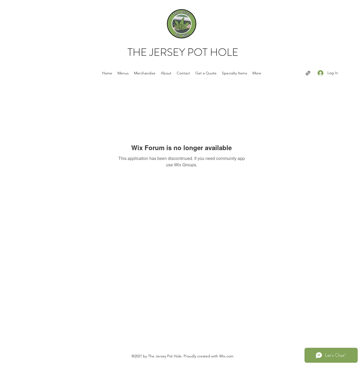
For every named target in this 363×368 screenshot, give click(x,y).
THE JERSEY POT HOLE (183, 52)
